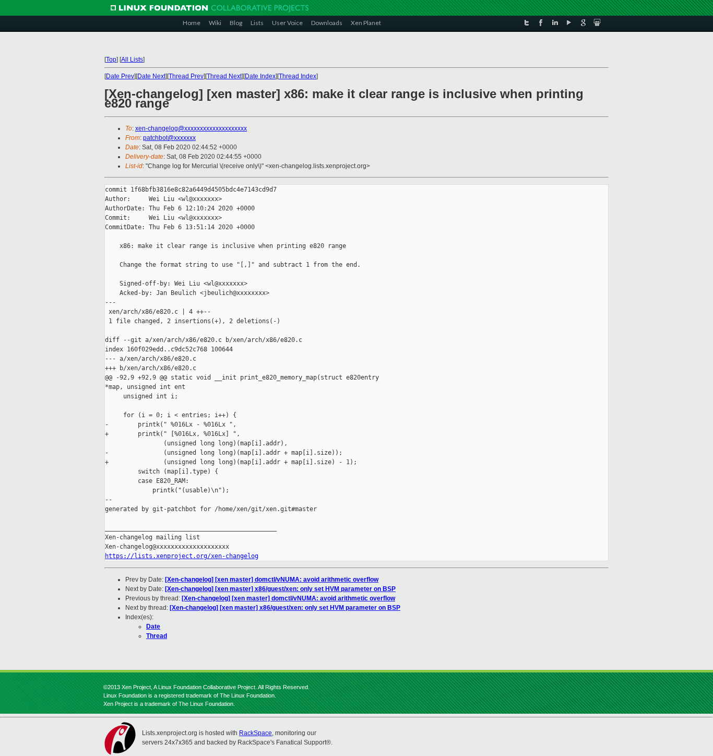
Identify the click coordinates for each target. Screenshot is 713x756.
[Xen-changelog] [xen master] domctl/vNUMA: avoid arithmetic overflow (271, 579)
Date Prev (120, 76)
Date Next (151, 76)
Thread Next (224, 76)
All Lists (132, 59)
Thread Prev (186, 76)
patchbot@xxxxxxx (169, 137)
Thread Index (297, 76)
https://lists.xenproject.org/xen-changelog (181, 556)
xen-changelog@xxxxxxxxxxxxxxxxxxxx (191, 128)
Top (111, 59)
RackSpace (255, 733)
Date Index (260, 76)
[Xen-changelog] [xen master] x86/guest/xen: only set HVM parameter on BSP (280, 589)
